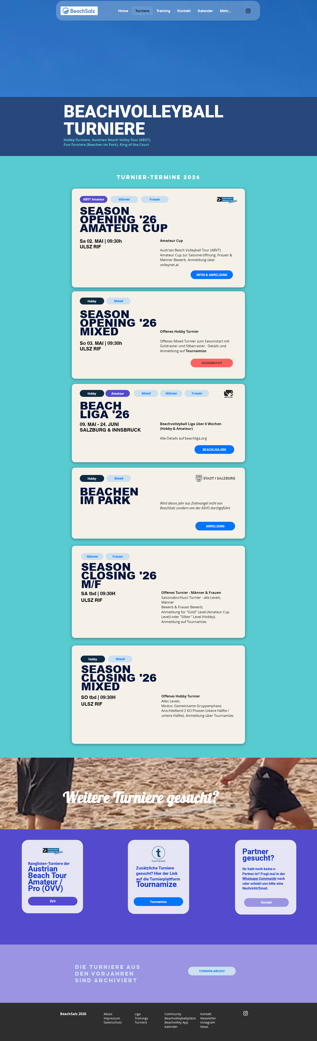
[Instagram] (248, 11)
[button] (93, 199)
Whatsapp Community (259, 879)
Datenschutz (113, 1022)
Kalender (171, 1027)
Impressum (112, 1018)
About (108, 1014)
